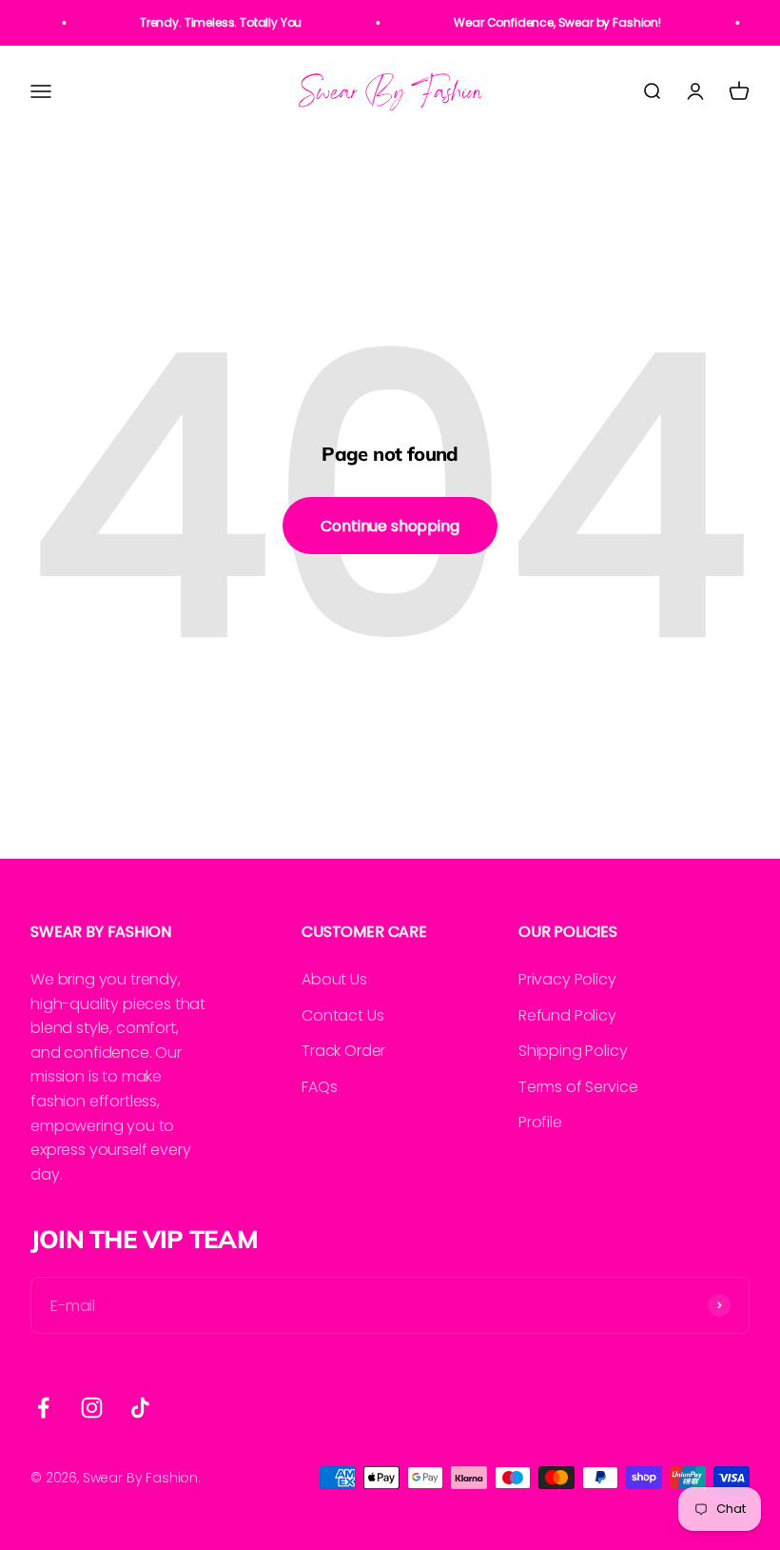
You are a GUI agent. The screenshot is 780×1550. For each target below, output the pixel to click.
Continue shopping (389, 526)
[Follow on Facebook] (43, 1408)
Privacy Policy (567, 979)
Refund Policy (567, 1015)
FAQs (319, 1087)
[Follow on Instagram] (92, 1408)
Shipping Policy (573, 1051)
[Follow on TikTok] (140, 1408)
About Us (334, 979)
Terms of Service (577, 1087)
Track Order (343, 1051)
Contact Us (342, 1015)
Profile (540, 1122)
